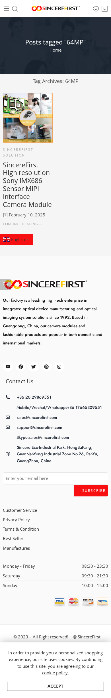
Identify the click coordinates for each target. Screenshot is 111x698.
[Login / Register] (96, 8)
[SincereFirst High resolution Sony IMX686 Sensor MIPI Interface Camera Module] (28, 118)
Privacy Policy (16, 519)
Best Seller (13, 538)
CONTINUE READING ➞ (22, 223)
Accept (55, 686)
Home (55, 50)
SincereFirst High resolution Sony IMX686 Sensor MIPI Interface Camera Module (27, 184)
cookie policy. (55, 672)
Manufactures (16, 548)
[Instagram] (59, 367)
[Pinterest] (47, 367)
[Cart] (104, 8)
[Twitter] (33, 367)
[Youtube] (8, 367)
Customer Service (20, 510)
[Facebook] (21, 367)
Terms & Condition (21, 529)
